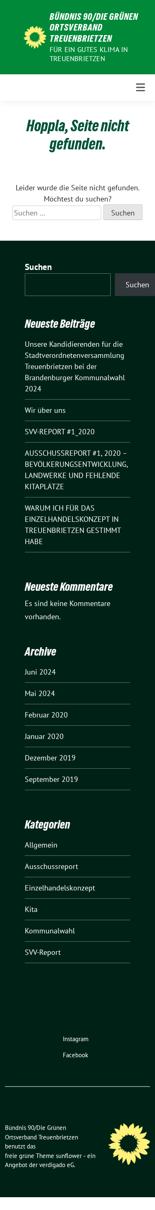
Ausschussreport (51, 866)
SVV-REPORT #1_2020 (60, 431)
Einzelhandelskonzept (60, 888)
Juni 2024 (40, 672)
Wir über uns (45, 410)
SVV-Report (43, 952)
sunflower (69, 1156)
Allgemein (41, 845)
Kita (31, 909)
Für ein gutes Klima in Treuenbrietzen (89, 54)
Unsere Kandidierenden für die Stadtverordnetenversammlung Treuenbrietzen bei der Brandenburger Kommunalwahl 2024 (75, 366)
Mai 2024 (40, 693)
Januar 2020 (44, 736)
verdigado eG (56, 1165)
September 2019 (51, 779)
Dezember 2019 (50, 757)
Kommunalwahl (50, 930)
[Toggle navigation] (140, 88)
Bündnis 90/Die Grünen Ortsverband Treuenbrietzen (94, 27)
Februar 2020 (46, 715)
